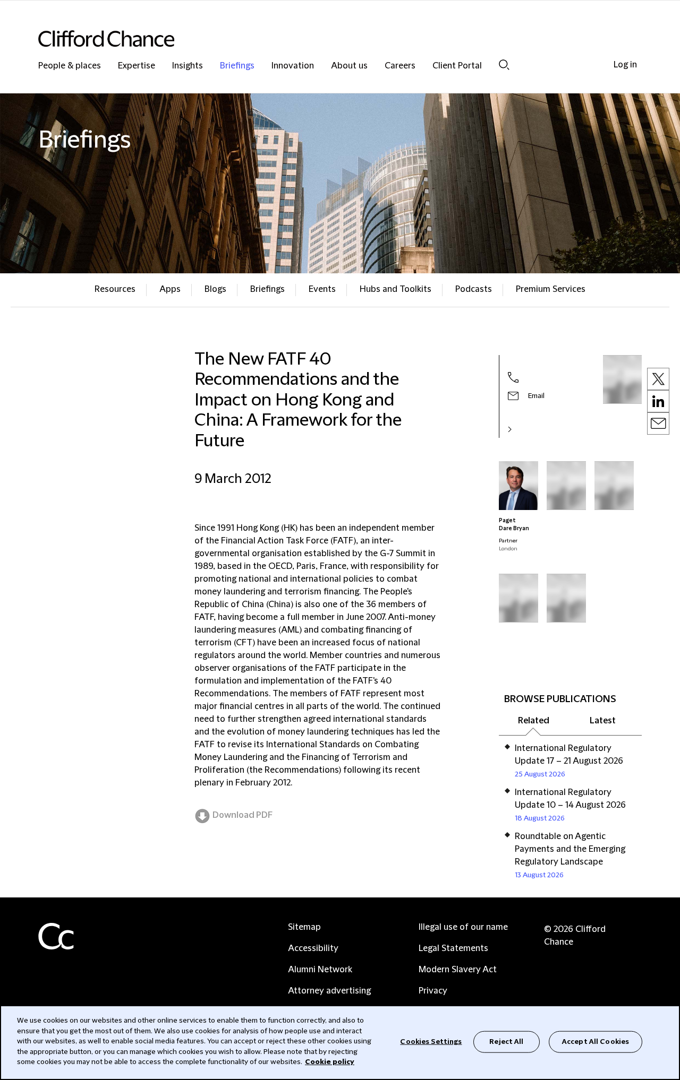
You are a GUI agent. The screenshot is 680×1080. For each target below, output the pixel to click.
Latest (603, 720)
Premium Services (550, 289)
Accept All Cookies (595, 1041)
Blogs (215, 289)
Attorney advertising (329, 991)
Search (504, 64)
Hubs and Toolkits (395, 289)
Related (533, 720)
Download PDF (242, 815)
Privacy (433, 991)
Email (536, 396)
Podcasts (473, 289)
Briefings (237, 66)
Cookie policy (329, 1062)
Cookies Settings (431, 1041)
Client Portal (457, 66)
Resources (115, 289)
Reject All (506, 1041)
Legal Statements (453, 948)
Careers (400, 66)
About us (349, 66)
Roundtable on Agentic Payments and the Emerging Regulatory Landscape (570, 849)
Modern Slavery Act (458, 969)
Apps (170, 289)
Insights (187, 66)
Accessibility (313, 948)
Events (322, 289)
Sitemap (304, 927)
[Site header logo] (319, 38)
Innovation (292, 66)
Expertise (136, 66)
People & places (69, 66)
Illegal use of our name (463, 927)
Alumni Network (320, 969)
